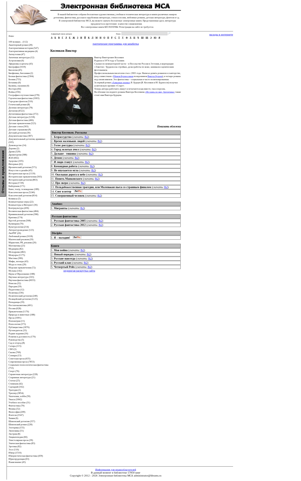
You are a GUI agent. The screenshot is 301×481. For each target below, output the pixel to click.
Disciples (57, 233)
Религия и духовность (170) (22, 336)
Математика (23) (17, 245)
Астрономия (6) (16, 60)
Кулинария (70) (16, 223)
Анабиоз (57, 203)
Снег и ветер (63, 191)
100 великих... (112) (18, 41)
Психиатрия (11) (17, 321)
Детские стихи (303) (18, 126)
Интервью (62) (16, 164)
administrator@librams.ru (147, 475)
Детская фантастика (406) (21, 120)
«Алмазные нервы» (120, 82)
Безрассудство (63, 136)
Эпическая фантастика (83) (22, 443)
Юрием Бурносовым (123, 76)
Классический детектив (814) (23, 195)
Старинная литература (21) (22, 377)
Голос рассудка (63, 145)
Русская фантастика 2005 (70, 220)
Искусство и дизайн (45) (20, 170)
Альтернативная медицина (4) (23, 51)
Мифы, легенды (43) (18, 261)
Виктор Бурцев (155, 76)
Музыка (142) (15, 270)
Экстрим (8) (14, 434)
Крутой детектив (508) (20, 220)
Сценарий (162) (16, 386)
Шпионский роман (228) (20, 424)
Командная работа (65, 166)
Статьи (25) (14, 380)
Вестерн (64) (15, 88)
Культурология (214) (19, 227)
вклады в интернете (221, 34)
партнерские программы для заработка (116, 43)
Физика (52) (14, 408)
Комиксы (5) (15, 198)
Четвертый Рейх (64, 266)
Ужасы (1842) (15, 399)
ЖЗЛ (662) (14, 157)
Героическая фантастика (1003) (24, 98)
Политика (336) (16, 292)
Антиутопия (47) (17, 54)
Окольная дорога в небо (70, 174)
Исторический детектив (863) (23, 179)
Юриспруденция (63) (19, 459)
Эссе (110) (14, 449)
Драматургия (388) (18, 154)
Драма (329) (14, 151)
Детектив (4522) (16, 110)
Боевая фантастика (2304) (21, 76)
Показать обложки (169, 126)
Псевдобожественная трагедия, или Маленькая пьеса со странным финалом (103, 187)
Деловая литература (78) (21, 107)
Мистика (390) (16, 258)
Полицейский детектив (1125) (23, 299)
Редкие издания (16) (18, 333)
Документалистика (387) (21, 136)
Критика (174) (15, 217)
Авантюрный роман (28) (20, 45)
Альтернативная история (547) (23, 48)
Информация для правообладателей (115, 469)
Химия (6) (13, 418)
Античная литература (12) (21, 57)
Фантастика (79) (16, 405)
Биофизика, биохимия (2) (21, 73)
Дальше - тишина (65, 153)
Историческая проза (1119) (22, 173)
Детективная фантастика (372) (23, 114)
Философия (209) (17, 412)
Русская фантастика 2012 (70, 224)
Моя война (61, 250)
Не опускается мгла (66, 170)
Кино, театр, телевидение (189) (24, 189)
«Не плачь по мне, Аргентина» (160, 92)
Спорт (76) (14, 371)
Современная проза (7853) (21, 361)
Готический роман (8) (19, 104)
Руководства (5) (16, 339)
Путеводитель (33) (18, 330)
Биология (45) (15, 70)
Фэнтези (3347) (16, 415)
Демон (58, 157)
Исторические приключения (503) (25, 176)
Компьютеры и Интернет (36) (23, 205)
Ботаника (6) (15, 82)
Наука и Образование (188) (22, 274)
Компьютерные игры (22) (21, 201)
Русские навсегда (64, 258)
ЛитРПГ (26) (15, 233)
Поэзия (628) (15, 308)
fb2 (86, 136)
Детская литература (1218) (22, 117)
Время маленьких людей (69, 141)
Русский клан (62, 262)
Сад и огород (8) (17, 343)
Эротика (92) (15, 446)
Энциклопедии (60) (18, 437)
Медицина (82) (16, 248)
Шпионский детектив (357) (22, 421)
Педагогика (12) (16, 289)
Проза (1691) (15, 317)
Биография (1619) (17, 67)
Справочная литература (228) (23, 374)
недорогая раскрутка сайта (79, 270)
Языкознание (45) (17, 462)
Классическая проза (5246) (22, 192)
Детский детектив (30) (19, 132)
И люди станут (63, 162)
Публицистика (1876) (19, 327)
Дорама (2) (14, 148)
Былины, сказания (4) (19, 85)
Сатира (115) (15, 346)
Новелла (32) (15, 283)
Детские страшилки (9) (20, 129)
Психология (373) (17, 324)
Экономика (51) (16, 430)
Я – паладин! (62, 237)
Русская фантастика (64, 216)
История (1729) (16, 183)
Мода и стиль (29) (17, 264)
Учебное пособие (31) (19, 402)
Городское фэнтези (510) (21, 101)
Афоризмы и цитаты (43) (21, 63)
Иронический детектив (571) (23, 167)
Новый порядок (64, 254)
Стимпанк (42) (16, 383)
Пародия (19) (15, 286)
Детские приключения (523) (22, 123)
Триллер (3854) (16, 393)
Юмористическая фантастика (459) (26, 456)
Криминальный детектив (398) (23, 214)
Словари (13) (15, 355)
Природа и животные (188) (22, 314)
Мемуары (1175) (17, 255)
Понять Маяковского (68, 178)
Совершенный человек (69, 195)
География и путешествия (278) (24, 95)
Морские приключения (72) (22, 267)
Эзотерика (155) (16, 427)
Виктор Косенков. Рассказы (69, 132)
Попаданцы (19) (16, 302)
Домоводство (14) (17, 145)
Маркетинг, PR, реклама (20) (22, 242)
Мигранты (60, 208)
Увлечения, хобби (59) (19, 396)
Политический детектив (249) (23, 296)
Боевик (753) (15, 79)
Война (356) (14, 92)
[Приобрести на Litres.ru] (77, 191)
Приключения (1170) (19, 311)
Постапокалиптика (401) (20, 305)
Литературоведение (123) (21, 230)
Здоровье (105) (16, 161)
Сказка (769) (15, 352)
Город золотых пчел (66, 149)
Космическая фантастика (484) (23, 211)
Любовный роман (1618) (21, 236)
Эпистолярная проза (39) (21, 440)
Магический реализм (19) (21, 239)
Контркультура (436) (19, 208)
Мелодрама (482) (17, 252)
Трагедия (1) (15, 390)
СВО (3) (12, 349)
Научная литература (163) (21, 277)
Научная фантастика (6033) (22, 280)
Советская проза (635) (19, 358)
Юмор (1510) (15, 452)
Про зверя (61, 182)
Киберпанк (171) (17, 186)
